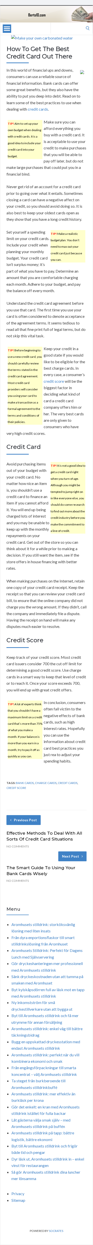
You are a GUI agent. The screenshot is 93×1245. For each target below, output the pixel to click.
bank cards (25, 783)
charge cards (46, 783)
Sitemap (18, 1200)
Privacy (17, 1193)
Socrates (56, 1231)
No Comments (17, 846)
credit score (54, 381)
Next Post (70, 856)
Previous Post (25, 820)
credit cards (38, 109)
